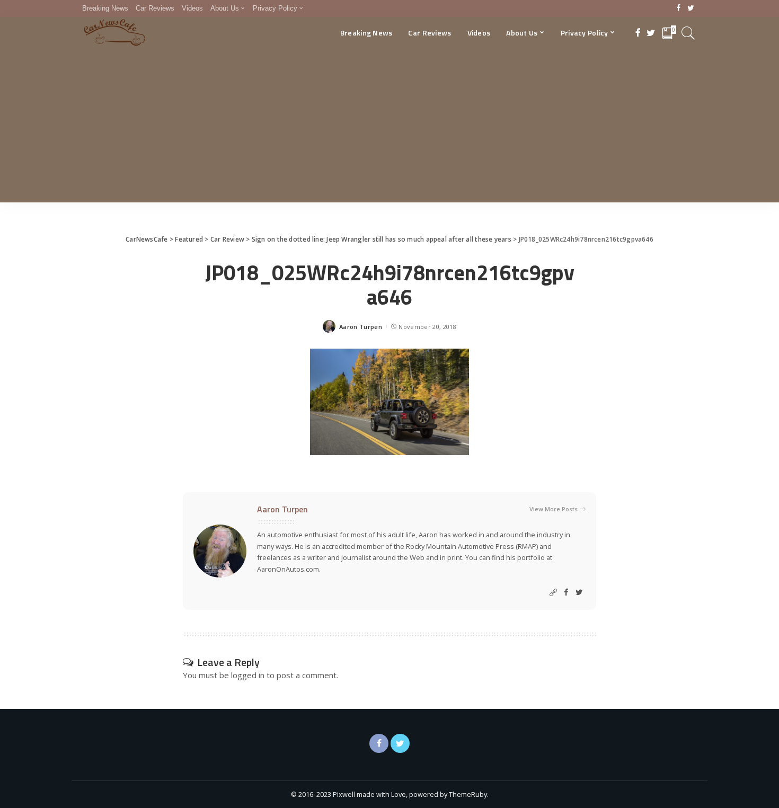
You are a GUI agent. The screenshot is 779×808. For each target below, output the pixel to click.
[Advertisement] (389, 128)
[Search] (688, 33)
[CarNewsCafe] (114, 33)
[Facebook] (678, 8)
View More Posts (553, 509)
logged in (247, 675)
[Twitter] (691, 8)
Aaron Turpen (360, 327)
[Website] (553, 592)
